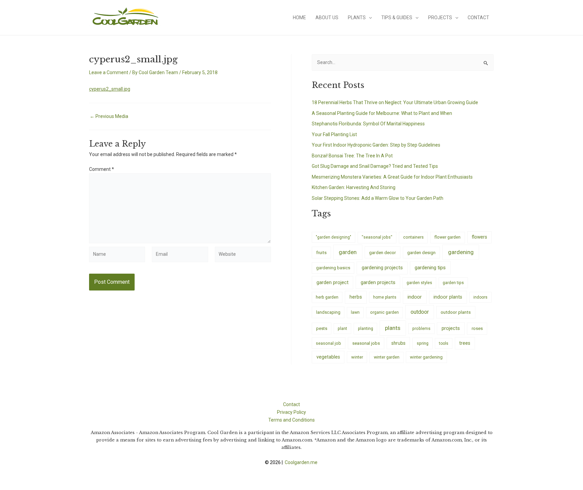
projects (451, 328)
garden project (332, 282)
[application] (369, 17)
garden (348, 252)
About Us (326, 17)
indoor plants (448, 297)
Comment (101, 169)
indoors (480, 297)
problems (421, 328)
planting (365, 328)
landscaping (328, 312)
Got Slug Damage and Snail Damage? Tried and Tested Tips (375, 166)
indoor (415, 297)
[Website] (243, 255)
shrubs (398, 343)
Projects (440, 17)
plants (392, 328)
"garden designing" (333, 237)
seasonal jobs (366, 343)
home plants (384, 297)
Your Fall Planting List (334, 134)
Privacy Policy (291, 412)
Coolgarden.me (301, 462)
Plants (357, 17)
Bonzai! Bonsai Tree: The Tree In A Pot (352, 155)
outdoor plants (456, 312)
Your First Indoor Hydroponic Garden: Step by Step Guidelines (376, 145)
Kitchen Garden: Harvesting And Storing (353, 187)
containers (413, 237)
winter (357, 357)
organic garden (384, 312)
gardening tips (430, 268)
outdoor (420, 312)
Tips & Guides (396, 17)
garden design (421, 252)
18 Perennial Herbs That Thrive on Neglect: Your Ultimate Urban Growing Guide (395, 102)
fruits (321, 252)
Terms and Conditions (291, 420)
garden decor (382, 252)
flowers (479, 237)
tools (443, 343)
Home (299, 17)
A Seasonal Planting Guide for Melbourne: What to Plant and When (382, 113)
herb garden (327, 297)
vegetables (328, 357)
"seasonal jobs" (377, 237)
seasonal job (328, 343)
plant (342, 328)
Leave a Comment (108, 72)
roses (477, 328)
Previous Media (109, 116)
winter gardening (426, 357)
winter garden (386, 357)
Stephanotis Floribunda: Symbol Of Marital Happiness (368, 123)
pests (321, 328)
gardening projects (382, 268)
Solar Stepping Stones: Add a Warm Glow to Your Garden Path (377, 198)
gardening (461, 252)
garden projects (378, 282)
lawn (355, 312)
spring (422, 343)
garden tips (453, 282)
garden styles (419, 282)
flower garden (447, 237)
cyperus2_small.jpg (109, 89)
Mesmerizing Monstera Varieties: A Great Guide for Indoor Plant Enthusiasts (392, 177)
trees (464, 343)
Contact (478, 17)
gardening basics (333, 267)
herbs (356, 297)
